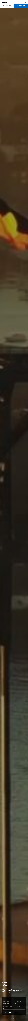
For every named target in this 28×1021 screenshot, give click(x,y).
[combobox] (8, 1003)
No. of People (17, 1006)
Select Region (6, 1001)
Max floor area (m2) (8, 1006)
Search (10, 1012)
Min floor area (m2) (19, 1001)
